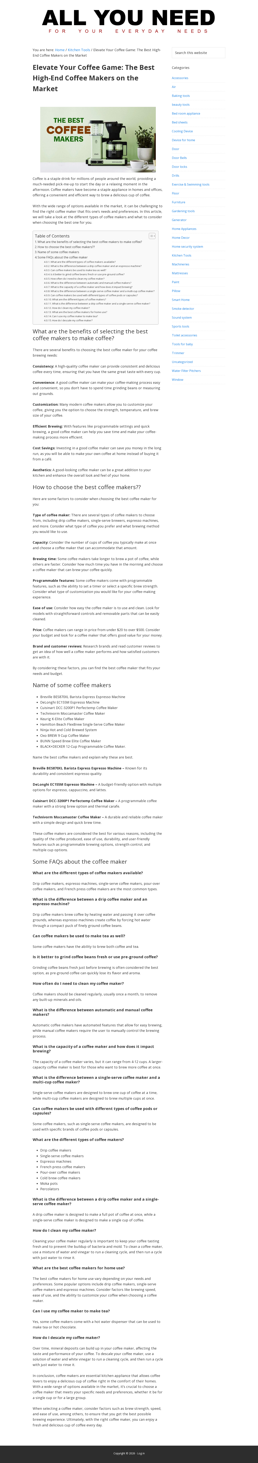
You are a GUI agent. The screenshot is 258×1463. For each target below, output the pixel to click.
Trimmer (178, 353)
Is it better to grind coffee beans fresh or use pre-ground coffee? (87, 274)
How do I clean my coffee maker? (71, 308)
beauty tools (181, 105)
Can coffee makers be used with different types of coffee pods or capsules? (94, 295)
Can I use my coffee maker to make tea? (75, 316)
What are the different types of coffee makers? (79, 299)
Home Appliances (184, 229)
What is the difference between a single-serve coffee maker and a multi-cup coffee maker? (102, 291)
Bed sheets (180, 122)
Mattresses (180, 273)
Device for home (183, 140)
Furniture (178, 202)
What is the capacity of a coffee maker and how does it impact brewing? (91, 287)
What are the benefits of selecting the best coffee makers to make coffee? (90, 242)
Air (174, 87)
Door (175, 149)
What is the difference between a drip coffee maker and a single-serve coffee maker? (101, 303)
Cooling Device (182, 131)
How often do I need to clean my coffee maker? (77, 278)
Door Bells (179, 158)
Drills (175, 175)
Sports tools (180, 326)
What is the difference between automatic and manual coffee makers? (91, 282)
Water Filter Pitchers (186, 371)
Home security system (187, 246)
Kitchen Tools (181, 255)
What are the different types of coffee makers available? (83, 262)
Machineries (180, 264)
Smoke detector (183, 309)
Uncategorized (182, 362)
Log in (141, 1453)
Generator (179, 220)
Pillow (176, 291)
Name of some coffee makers (58, 252)
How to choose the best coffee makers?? (66, 247)
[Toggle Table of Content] (150, 236)
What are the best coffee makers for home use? (79, 312)
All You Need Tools (129, 20)
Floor (175, 193)
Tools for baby (182, 344)
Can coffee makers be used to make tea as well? (78, 270)
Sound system (182, 317)
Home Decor (181, 238)
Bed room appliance (186, 113)
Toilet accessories (184, 335)
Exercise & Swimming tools (190, 184)
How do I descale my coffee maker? (72, 320)
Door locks (179, 167)
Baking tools (181, 96)
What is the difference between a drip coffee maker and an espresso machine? (96, 266)
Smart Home (181, 300)
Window (177, 380)
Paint (175, 282)
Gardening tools (183, 211)
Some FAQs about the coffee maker (63, 257)
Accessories (180, 78)
